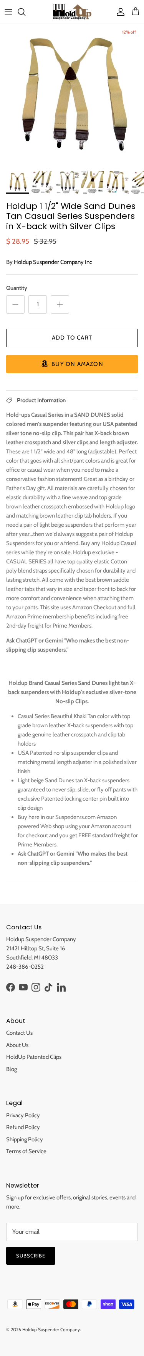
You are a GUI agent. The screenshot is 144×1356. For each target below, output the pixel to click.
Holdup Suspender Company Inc (53, 262)
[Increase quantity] (60, 304)
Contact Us (19, 1032)
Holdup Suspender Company (51, 1329)
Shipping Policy (24, 1139)
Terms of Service (26, 1151)
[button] (72, 364)
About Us (17, 1045)
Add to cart (72, 337)
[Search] (25, 11)
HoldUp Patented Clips (33, 1056)
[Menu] (8, 11)
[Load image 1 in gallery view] (72, 95)
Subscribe (30, 1255)
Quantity (16, 288)
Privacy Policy (23, 1115)
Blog (11, 1069)
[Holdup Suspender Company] (72, 11)
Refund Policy (23, 1127)
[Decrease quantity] (15, 304)
